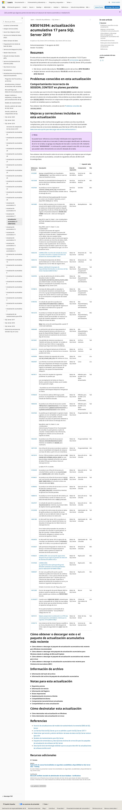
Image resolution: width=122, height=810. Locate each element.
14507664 (34, 187)
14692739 (34, 253)
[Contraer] (22, 18)
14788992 (34, 486)
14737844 (34, 563)
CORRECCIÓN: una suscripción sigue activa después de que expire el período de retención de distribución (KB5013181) (53, 557)
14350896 (34, 356)
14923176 (34, 349)
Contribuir (52, 808)
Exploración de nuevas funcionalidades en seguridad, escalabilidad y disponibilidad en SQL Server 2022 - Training (60, 765)
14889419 (34, 496)
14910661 (34, 340)
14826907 (34, 362)
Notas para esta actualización (109, 43)
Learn (32, 19)
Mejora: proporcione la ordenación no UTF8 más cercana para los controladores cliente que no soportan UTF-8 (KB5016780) (53, 618)
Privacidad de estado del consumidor (78, 808)
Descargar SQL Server (112, 7)
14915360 (34, 590)
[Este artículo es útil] (101, 60)
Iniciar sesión (116, 2)
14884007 (34, 572)
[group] (61, 398)
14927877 (34, 503)
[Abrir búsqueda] (109, 2)
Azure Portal (99, 7)
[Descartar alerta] (119, 11)
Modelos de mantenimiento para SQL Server (49, 738)
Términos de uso (97, 808)
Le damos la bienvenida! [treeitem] (11, 25)
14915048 (34, 180)
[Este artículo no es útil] (103, 60)
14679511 (34, 374)
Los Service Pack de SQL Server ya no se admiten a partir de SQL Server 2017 (59, 731)
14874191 (34, 616)
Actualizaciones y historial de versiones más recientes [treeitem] (13, 85)
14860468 (34, 329)
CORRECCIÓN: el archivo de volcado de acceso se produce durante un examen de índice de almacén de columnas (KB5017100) (53, 254)
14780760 (34, 302)
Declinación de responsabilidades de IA (14, 808)
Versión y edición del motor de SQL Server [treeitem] (13, 107)
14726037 (34, 547)
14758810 (34, 289)
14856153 (34, 260)
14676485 (34, 204)
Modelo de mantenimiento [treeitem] (13, 103)
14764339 (34, 470)
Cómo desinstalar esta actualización (107, 46)
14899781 (34, 267)
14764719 (34, 623)
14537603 (34, 413)
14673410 (34, 455)
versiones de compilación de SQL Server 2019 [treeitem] (14, 128)
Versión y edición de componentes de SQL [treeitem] (11, 113)
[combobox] (12, 21)
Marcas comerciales (110, 808)
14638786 (34, 276)
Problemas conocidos (72, 106)
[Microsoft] (3, 2)
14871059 (34, 448)
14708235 (34, 395)
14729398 (34, 510)
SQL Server (55, 19)
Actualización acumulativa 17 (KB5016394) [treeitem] (12, 221)
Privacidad (60, 808)
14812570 (34, 313)
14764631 (34, 477)
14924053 (34, 539)
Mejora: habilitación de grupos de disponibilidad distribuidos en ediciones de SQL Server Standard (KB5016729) (53, 269)
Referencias (104, 49)
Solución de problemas (43, 19)
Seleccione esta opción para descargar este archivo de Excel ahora (52, 129)
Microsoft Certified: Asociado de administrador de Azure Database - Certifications (55, 776)
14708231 (34, 556)
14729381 (34, 173)
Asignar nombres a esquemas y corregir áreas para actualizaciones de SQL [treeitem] (13, 97)
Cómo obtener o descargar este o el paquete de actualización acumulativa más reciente (109, 35)
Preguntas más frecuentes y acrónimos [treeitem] (13, 80)
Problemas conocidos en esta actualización (109, 26)
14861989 (34, 519)
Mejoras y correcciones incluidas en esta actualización (109, 30)
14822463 (34, 439)
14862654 (34, 404)
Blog (44, 808)
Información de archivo (107, 40)
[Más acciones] (90, 19)
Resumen (103, 23)
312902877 (34, 599)
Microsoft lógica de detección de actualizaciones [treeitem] (13, 91)
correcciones (74, 60)
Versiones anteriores (34, 808)
